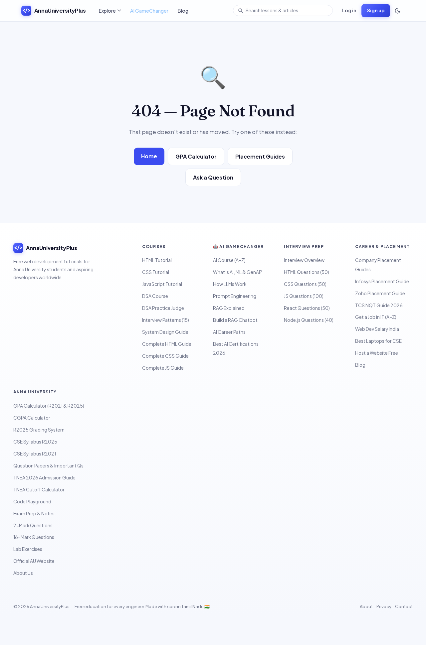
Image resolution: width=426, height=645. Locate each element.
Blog (183, 11)
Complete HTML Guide (166, 344)
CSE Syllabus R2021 (34, 453)
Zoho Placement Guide (380, 293)
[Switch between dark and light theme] (397, 10)
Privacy (383, 606)
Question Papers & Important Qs (48, 465)
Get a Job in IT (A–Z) (375, 317)
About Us (23, 573)
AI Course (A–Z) (229, 260)
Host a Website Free (376, 353)
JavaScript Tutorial (162, 284)
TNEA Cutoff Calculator (39, 489)
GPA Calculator (196, 156)
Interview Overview (304, 260)
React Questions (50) (307, 308)
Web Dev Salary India (377, 329)
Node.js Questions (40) (308, 320)
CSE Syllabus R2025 (35, 442)
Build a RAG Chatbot (235, 320)
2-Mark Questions (33, 525)
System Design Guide (165, 332)
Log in (349, 10)
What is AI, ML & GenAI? (237, 272)
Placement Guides (260, 156)
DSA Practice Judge (163, 308)
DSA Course (155, 296)
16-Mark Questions (33, 537)
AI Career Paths (229, 332)
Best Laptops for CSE (378, 341)
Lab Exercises (27, 549)
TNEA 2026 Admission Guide (44, 477)
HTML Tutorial (157, 260)
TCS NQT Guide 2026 (379, 305)
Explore (107, 11)
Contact (404, 606)
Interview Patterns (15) (165, 320)
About (366, 606)
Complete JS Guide (163, 368)
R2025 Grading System (39, 430)
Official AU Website (34, 561)
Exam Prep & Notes (34, 513)
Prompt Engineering (234, 296)
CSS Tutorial (155, 272)
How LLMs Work (229, 284)
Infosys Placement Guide (382, 281)
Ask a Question (213, 177)
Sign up (375, 10)
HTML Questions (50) (306, 272)
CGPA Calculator (31, 418)
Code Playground (32, 501)
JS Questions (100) (303, 296)
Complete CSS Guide (165, 356)
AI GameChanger (149, 11)
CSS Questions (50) (305, 284)
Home (149, 156)
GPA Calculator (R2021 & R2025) (48, 406)
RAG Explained (229, 308)
